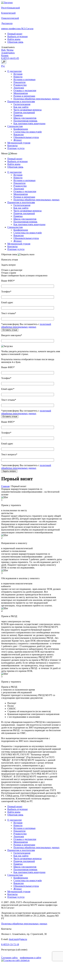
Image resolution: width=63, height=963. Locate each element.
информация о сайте (30, 957)
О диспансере (14, 71)
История (17, 74)
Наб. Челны (7, 50)
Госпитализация (21, 104)
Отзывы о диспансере (24, 90)
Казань (4, 55)
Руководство (20, 85)
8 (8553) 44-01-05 (10, 58)
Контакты (12, 145)
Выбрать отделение (17, 36)
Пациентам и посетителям (21, 101)
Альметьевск (8, 52)
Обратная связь (15, 42)
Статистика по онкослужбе (27, 131)
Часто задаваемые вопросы (27, 109)
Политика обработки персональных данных (36, 98)
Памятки (18, 115)
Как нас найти (20, 107)
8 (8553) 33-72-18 (10, 944)
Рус (3, 66)
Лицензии (18, 87)
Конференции (20, 129)
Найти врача (13, 39)
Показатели (19, 82)
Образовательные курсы (26, 137)
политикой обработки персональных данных (26, 325)
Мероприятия (20, 93)
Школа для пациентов (24, 118)
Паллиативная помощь (25, 120)
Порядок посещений (24, 112)
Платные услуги (15, 148)
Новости (17, 76)
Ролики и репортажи (24, 96)
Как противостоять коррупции (29, 123)
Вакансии (18, 134)
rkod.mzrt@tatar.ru (18, 939)
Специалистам (15, 126)
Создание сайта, (9, 957)
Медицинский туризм (18, 142)
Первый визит (14, 33)
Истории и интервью (24, 79)
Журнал (17, 140)
